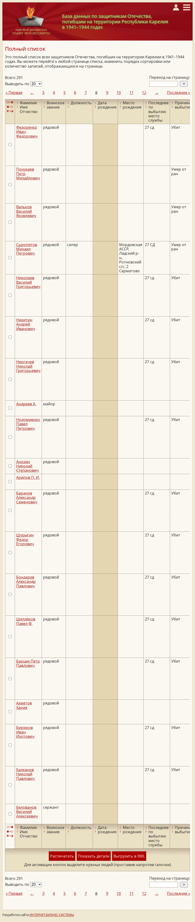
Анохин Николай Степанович (27, 466)
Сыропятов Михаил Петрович (26, 249)
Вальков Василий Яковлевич (26, 211)
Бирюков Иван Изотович (25, 732)
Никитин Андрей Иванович (25, 324)
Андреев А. (26, 403)
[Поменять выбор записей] (10, 111)
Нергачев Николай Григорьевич (28, 366)
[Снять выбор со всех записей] (10, 107)
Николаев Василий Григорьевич (28, 282)
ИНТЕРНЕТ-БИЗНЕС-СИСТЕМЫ (51, 915)
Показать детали (93, 856)
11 (131, 92)
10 (119, 92)
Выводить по (17, 83)
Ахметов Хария (24, 705)
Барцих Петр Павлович (28, 663)
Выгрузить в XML (129, 856)
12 (144, 92)
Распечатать (62, 856)
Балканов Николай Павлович (25, 774)
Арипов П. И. (28, 477)
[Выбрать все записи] (10, 102)
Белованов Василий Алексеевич (27, 812)
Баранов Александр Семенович (26, 498)
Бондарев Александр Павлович (26, 582)
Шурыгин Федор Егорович (25, 539)
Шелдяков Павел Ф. (25, 621)
